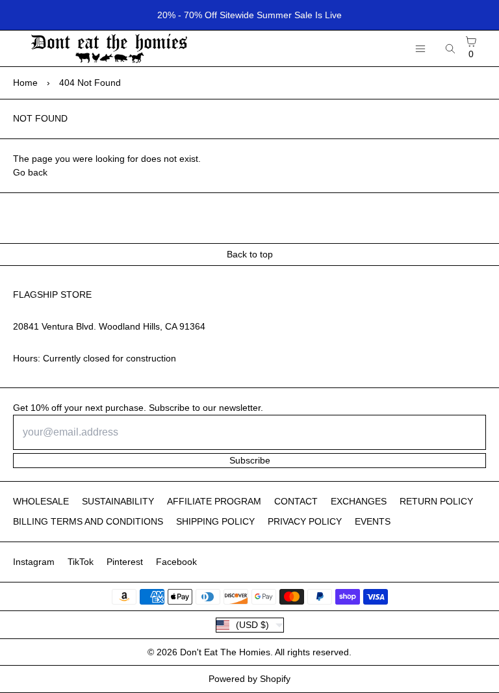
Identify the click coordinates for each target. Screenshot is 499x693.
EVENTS (372, 521)
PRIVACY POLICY (305, 521)
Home (25, 82)
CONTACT (296, 501)
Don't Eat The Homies (225, 652)
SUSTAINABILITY (118, 501)
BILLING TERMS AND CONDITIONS (88, 521)
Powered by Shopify (249, 678)
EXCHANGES (359, 501)
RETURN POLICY (436, 501)
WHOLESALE (41, 501)
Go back (30, 172)
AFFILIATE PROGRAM (214, 501)
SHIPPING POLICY (215, 521)
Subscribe (249, 460)
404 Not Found (90, 82)
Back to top (250, 254)
